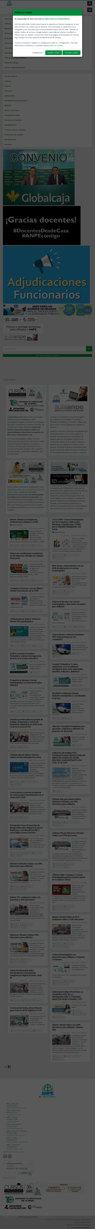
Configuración (37, 53)
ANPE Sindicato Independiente (57, 19)
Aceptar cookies (54, 53)
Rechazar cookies (71, 53)
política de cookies (56, 45)
